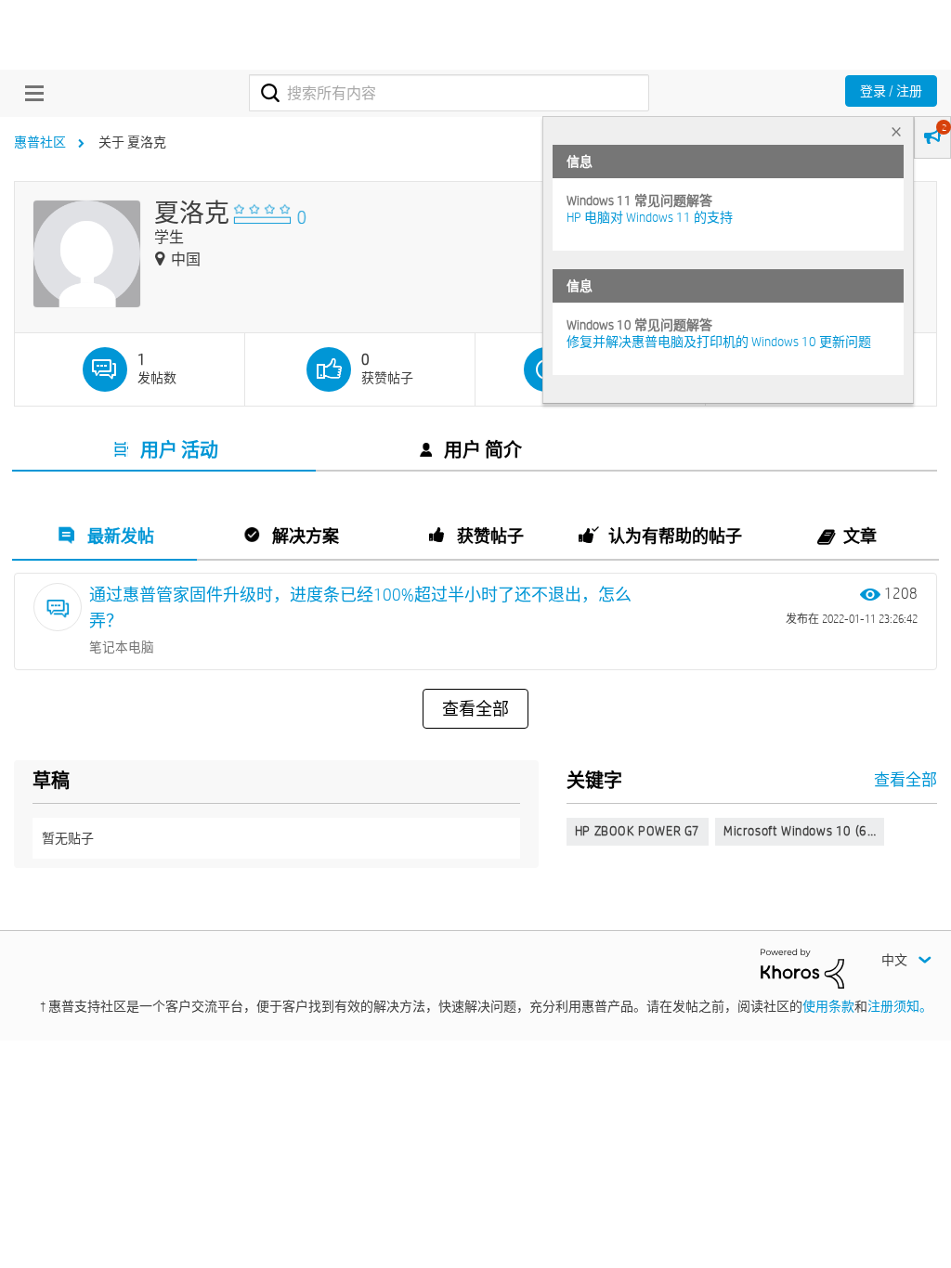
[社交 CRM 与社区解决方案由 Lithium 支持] (802, 967)
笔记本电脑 (121, 647)
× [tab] (896, 131)
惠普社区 (40, 142)
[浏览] (30, 93)
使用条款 (828, 1006)
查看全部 (475, 709)
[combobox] (449, 92)
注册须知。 (899, 1006)
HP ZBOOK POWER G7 (637, 830)
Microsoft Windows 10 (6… (799, 830)
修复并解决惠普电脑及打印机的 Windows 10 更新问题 (719, 341)
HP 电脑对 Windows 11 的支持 (650, 217)
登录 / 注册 (891, 91)
